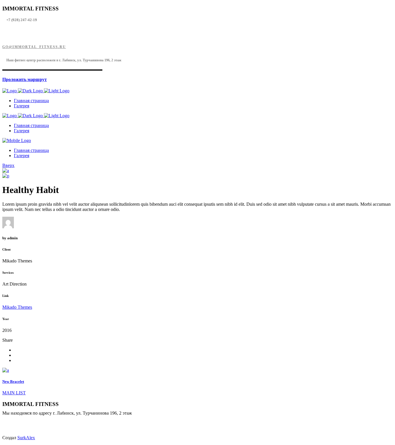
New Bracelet (13, 381)
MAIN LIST (14, 392)
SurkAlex (26, 437)
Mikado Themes (17, 307)
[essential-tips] (5, 170)
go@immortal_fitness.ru (34, 47)
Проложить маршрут (24, 79)
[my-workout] (5, 175)
